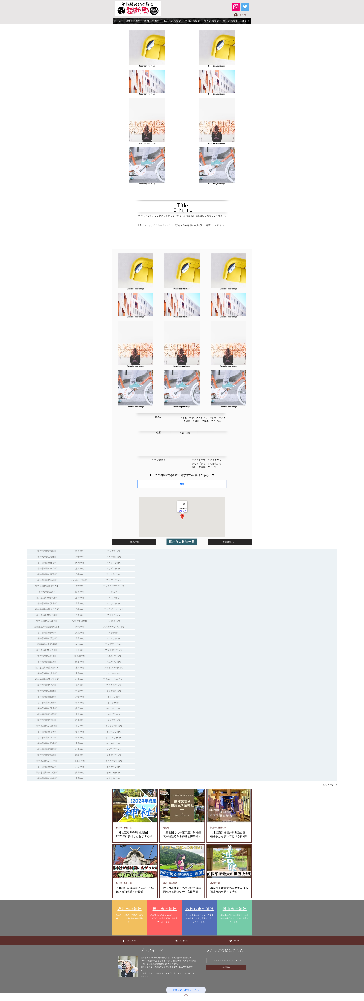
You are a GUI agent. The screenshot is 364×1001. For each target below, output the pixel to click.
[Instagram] (236, 7)
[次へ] (335, 785)
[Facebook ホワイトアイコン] (123, 941)
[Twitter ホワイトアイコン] (230, 941)
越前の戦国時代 (170, 883)
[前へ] (321, 785)
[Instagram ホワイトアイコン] (176, 941)
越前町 (166, 827)
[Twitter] (245, 7)
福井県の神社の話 (124, 827)
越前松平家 (215, 883)
